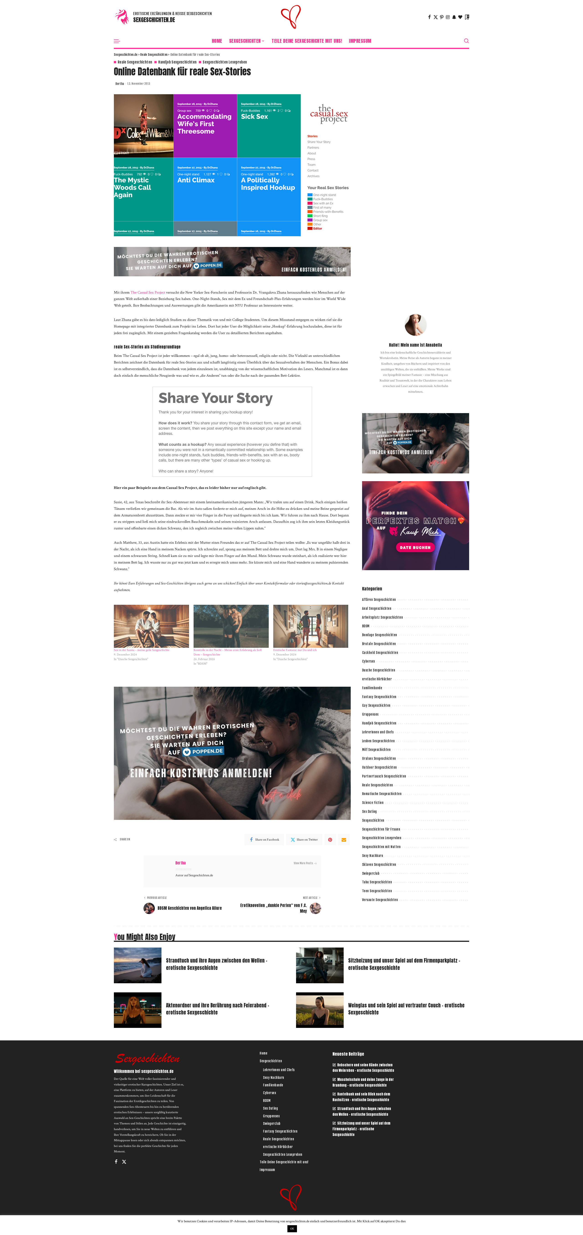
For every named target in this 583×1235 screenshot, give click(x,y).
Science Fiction (373, 803)
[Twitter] (435, 17)
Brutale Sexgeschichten (379, 644)
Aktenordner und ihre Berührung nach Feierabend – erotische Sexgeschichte (217, 1009)
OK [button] (292, 1229)
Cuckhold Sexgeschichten (380, 653)
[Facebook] (429, 17)
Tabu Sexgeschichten (377, 882)
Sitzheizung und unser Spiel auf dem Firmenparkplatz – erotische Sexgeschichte (404, 964)
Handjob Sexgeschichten (177, 62)
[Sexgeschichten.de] (291, 17)
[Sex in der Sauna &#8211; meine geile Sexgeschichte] (151, 626)
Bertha (119, 84)
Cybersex (368, 661)
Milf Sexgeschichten (376, 750)
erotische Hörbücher (377, 679)
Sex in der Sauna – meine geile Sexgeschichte (141, 650)
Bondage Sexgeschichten (379, 635)
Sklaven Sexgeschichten (379, 865)
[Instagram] (448, 17)
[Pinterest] (442, 17)
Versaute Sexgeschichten (380, 900)
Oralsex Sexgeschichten (379, 758)
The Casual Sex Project (147, 292)
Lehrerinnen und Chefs (378, 732)
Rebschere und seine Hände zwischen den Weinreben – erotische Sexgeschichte (363, 1067)
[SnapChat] (454, 17)
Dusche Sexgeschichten (378, 670)
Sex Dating (369, 811)
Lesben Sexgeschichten (378, 741)
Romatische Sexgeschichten (382, 794)
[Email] (344, 839)
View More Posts (303, 863)
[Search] (466, 41)
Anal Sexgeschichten (376, 608)
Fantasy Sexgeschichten (379, 697)
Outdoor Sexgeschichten (379, 767)
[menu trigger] (119, 41)
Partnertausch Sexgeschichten (384, 776)
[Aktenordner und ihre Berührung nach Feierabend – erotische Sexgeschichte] (137, 1010)
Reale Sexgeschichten (135, 62)
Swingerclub (371, 873)
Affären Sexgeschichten (379, 600)
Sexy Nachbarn (372, 856)
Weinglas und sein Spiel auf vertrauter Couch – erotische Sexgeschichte (406, 1009)
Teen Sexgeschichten (377, 891)
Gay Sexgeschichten (376, 705)
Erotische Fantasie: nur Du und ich (295, 650)
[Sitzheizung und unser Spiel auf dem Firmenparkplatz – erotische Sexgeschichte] (320, 965)
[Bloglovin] (460, 17)
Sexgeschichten (373, 820)
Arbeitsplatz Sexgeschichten (382, 617)
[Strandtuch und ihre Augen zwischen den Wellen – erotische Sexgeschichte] (137, 965)
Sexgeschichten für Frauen (381, 829)
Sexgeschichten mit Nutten (381, 847)
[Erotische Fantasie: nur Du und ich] (310, 626)
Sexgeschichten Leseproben (225, 62)
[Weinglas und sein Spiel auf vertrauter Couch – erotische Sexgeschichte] (320, 1010)
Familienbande (372, 688)
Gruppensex (370, 714)
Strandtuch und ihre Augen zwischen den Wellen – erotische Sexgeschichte (216, 964)
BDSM (366, 626)
